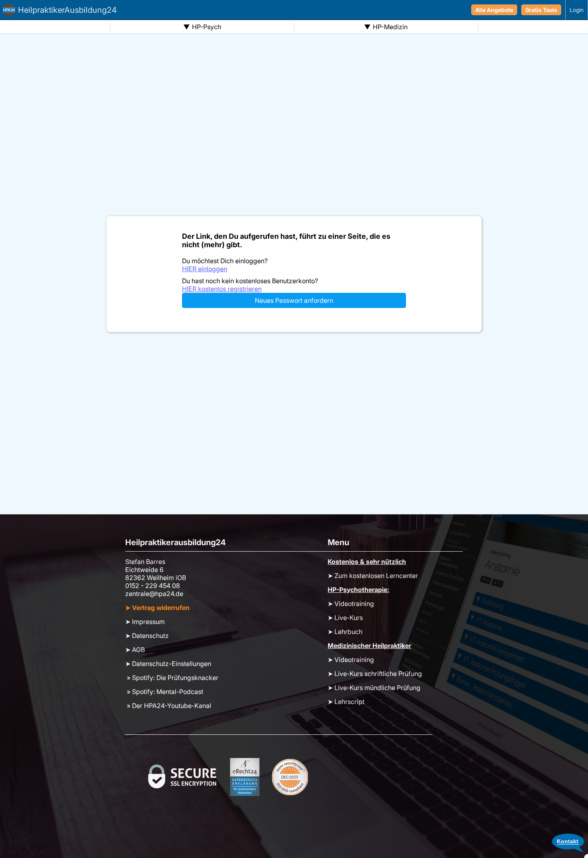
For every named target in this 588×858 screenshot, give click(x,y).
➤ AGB (135, 650)
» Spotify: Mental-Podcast (164, 692)
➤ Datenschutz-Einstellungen (168, 664)
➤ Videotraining (351, 604)
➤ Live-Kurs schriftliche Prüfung (375, 674)
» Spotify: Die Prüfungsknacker (171, 678)
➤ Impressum (145, 622)
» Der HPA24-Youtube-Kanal (168, 706)
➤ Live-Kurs (345, 618)
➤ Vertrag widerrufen (157, 608)
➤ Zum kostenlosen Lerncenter (373, 576)
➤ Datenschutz (147, 636)
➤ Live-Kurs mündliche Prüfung (374, 688)
